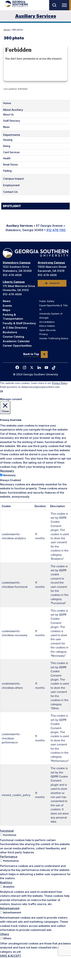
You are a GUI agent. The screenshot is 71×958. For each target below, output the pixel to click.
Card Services (11, 152)
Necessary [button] (7, 470)
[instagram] (24, 367)
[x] (32, 367)
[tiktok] (54, 367)
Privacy (43, 334)
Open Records (47, 330)
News (6, 127)
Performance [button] (8, 856)
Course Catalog (13, 336)
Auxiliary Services (35, 16)
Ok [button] (1, 391)
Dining (6, 146)
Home (7, 29)
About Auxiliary (13, 109)
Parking (7, 170)
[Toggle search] (54, 5)
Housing (7, 139)
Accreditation (47, 321)
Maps (6, 310)
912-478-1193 (56, 230)
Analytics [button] (6, 882)
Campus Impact (13, 178)
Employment (11, 185)
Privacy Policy (59, 383)
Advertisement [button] (9, 908)
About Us (8, 114)
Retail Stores (10, 164)
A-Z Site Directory (15, 327)
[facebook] (17, 367)
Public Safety (46, 301)
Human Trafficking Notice (53, 338)
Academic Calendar (16, 341)
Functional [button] (7, 830)
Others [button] (4, 934)
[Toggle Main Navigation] (65, 5)
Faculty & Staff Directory (19, 323)
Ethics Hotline (47, 325)
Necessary (9, 475)
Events (7, 305)
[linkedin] (39, 367)
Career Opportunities (17, 345)
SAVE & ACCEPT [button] (10, 955)
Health (7, 158)
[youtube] (46, 367)
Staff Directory (11, 120)
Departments (11, 135)
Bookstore (10, 332)
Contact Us (10, 192)
